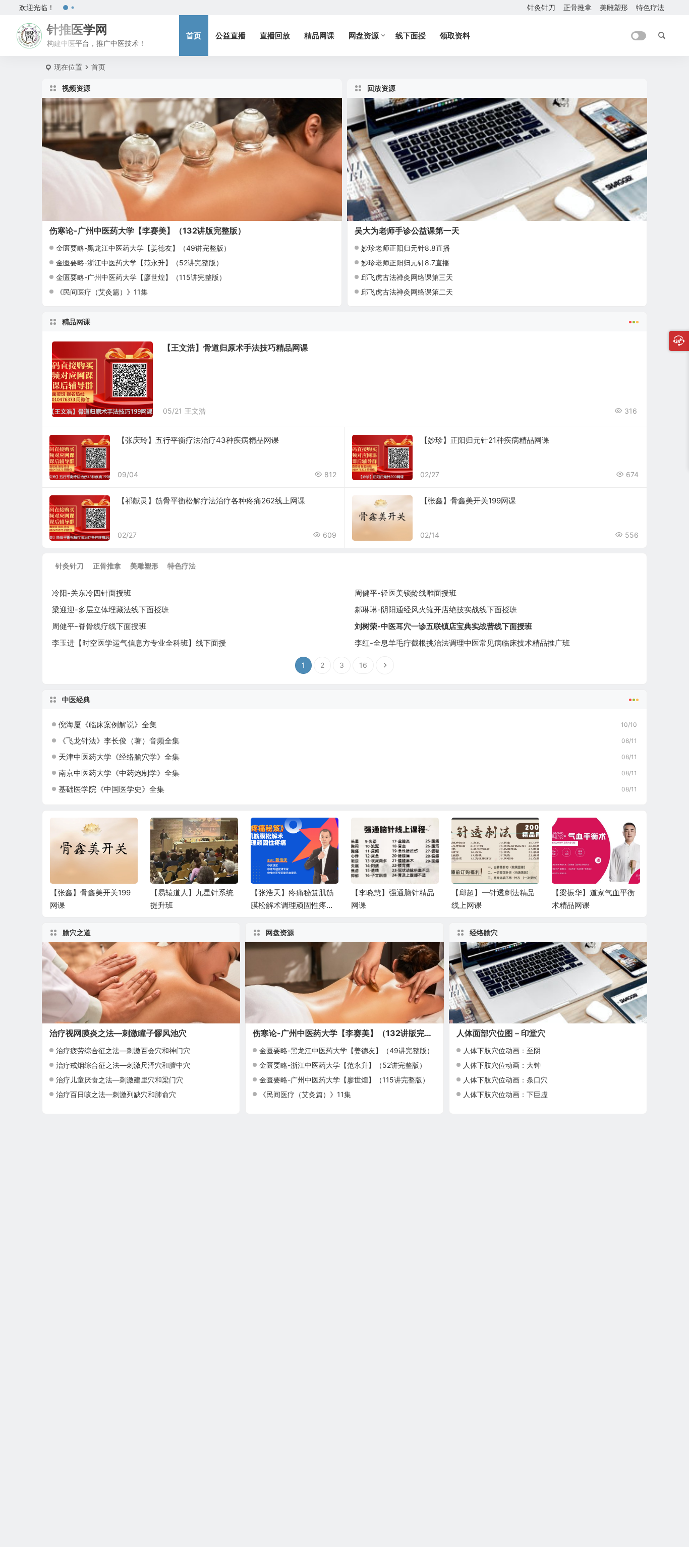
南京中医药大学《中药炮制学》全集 (119, 773)
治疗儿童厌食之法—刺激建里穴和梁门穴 (119, 1079)
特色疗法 (650, 7)
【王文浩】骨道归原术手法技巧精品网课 (235, 347)
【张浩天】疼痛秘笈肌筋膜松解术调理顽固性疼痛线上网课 (192, 905)
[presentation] (581, 833)
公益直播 (230, 35)
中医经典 (76, 699)
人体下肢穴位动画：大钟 (502, 1065)
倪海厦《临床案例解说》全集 (108, 724)
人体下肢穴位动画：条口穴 (505, 1079)
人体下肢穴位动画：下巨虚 (505, 1094)
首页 (193, 35)
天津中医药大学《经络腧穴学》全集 (119, 757)
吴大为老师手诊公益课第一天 (407, 230)
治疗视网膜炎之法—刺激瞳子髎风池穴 (118, 1033)
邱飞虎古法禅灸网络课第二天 (407, 292)
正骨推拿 (577, 7)
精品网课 (319, 35)
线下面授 (410, 35)
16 (363, 665)
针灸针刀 (541, 7)
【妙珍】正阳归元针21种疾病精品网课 (484, 440)
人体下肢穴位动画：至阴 (502, 1050)
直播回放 (275, 35)
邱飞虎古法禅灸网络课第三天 (407, 277)
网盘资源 (364, 35)
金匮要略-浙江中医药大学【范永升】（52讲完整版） (139, 262)
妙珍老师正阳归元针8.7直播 (405, 262)
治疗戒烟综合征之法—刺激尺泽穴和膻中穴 (123, 1065)
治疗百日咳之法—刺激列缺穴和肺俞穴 (116, 1094)
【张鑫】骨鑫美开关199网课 (468, 500)
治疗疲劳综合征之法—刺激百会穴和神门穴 (123, 1050)
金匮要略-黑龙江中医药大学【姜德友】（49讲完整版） (143, 248)
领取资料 (455, 35)
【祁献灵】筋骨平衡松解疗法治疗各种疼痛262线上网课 (211, 500)
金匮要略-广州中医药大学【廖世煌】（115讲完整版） (141, 277)
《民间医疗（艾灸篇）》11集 (102, 292)
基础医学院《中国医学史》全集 (111, 789)
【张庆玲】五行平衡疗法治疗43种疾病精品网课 (198, 440)
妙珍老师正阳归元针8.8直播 (405, 248)
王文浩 (195, 411)
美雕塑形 (614, 7)
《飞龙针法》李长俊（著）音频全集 (119, 741)
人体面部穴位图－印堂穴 (500, 1033)
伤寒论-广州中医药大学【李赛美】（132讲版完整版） (147, 230)
